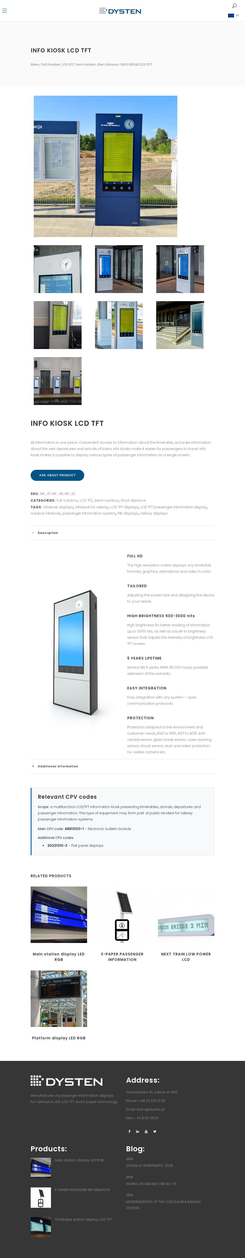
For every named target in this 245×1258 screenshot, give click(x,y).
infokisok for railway (91, 507)
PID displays (128, 513)
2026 (129, 1159)
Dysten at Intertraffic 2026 (149, 1165)
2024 (129, 1177)
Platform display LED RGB (59, 1038)
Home (35, 64)
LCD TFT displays (124, 507)
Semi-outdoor (86, 64)
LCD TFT (68, 64)
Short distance (107, 64)
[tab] (122, 533)
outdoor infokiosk (45, 513)
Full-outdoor (50, 64)
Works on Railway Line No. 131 (151, 1183)
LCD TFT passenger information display (173, 507)
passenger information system (89, 513)
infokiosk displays (58, 507)
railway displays (153, 513)
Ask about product (57, 475)
